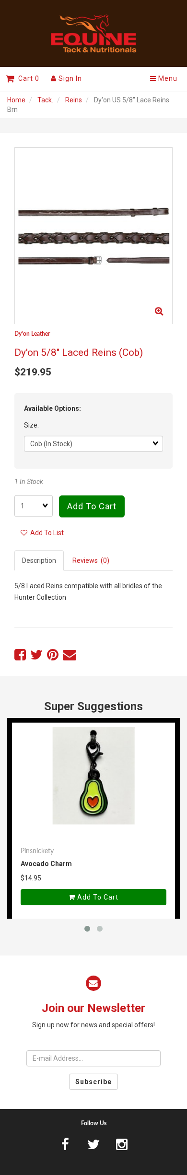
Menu (166, 78)
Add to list (45, 533)
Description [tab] (39, 560)
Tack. (45, 100)
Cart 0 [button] (26, 78)
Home (16, 100)
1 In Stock (28, 481)
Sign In (69, 78)
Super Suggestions (93, 706)
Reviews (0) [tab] (90, 560)
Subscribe (93, 1082)
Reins (73, 100)
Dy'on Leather (32, 334)
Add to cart (92, 506)
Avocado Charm (46, 864)
